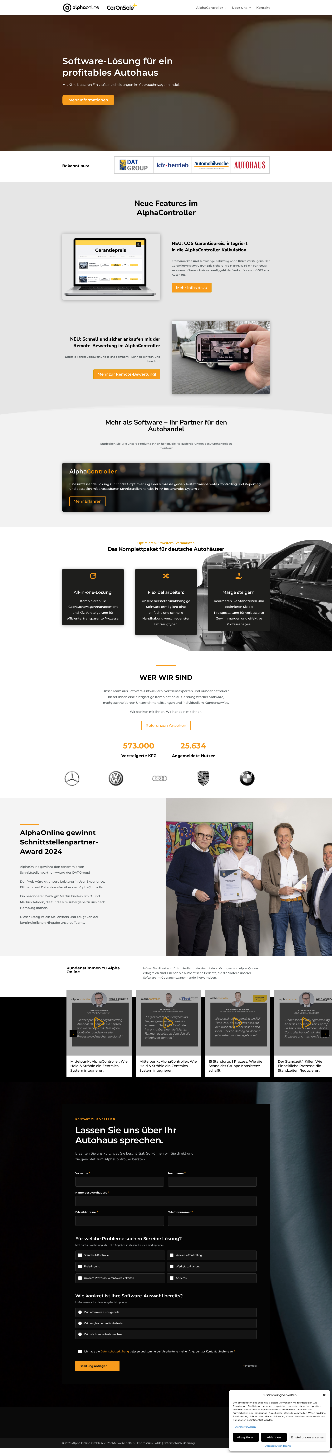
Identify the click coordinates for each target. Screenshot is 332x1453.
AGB (158, 1443)
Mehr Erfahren (88, 501)
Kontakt (263, 8)
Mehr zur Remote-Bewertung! (127, 374)
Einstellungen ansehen (307, 1437)
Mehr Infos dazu (191, 287)
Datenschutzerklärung (278, 1445)
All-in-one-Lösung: (93, 592)
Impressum (145, 1443)
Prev (73, 1033)
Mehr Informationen (88, 100)
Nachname (177, 1173)
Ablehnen (274, 1437)
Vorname (82, 1173)
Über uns (239, 8)
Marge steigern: (239, 592)
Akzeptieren (246, 1437)
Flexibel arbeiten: (166, 592)
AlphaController (209, 8)
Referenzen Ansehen (166, 725)
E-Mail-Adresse (86, 1212)
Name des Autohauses (92, 1192)
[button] (324, 1395)
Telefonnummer (180, 1212)
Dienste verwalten (245, 1426)
